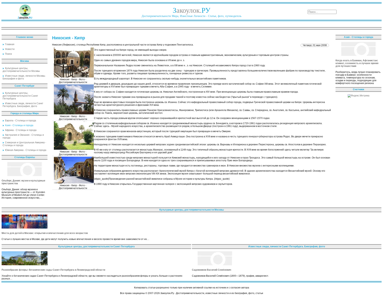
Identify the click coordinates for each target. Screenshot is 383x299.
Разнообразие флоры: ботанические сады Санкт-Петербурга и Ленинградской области (53, 269)
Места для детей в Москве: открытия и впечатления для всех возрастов (45, 233)
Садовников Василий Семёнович (211, 269)
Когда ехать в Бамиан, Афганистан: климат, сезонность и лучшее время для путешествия (357, 63)
